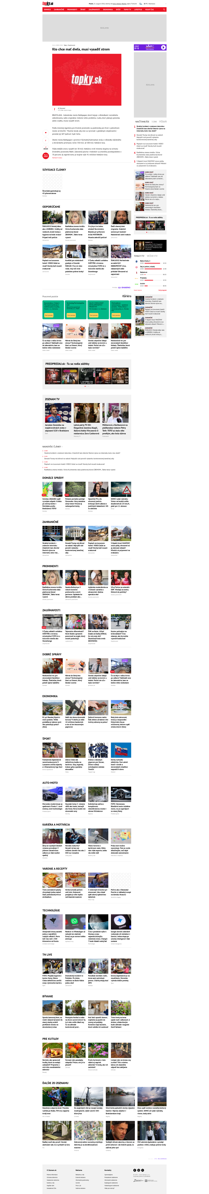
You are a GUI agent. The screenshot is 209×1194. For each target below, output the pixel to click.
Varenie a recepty (54, 868)
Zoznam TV (52, 399)
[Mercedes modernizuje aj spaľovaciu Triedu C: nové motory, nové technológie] (52, 794)
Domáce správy (53, 478)
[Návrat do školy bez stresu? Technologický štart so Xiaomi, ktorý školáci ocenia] (75, 665)
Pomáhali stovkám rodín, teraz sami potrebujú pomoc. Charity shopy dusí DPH (98, 979)
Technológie (51, 910)
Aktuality (44, 858)
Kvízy (118, 9)
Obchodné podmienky (82, 1180)
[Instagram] (138, 1170)
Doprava (90, 814)
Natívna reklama (80, 1188)
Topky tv (127, 9)
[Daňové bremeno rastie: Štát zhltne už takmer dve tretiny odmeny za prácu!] (98, 707)
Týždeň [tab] (163, 121)
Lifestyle (138, 9)
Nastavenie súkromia (53, 1180)
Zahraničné (59, 9)
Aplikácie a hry (69, 941)
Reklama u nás (80, 1175)
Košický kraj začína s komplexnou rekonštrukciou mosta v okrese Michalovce (97, 807)
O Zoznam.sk (51, 1170)
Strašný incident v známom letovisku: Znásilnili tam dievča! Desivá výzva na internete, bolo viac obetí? (82, 453)
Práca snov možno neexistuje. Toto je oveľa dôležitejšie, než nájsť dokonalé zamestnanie (120, 849)
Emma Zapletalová (47, 769)
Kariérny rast (91, 855)
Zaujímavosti (94, 9)
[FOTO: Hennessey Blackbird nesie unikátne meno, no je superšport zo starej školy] (121, 794)
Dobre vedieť (45, 350)
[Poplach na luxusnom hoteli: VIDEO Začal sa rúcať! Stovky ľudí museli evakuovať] (98, 533)
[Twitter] (142, 1170)
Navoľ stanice (138, 290)
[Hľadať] (164, 9)
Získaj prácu (68, 855)
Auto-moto (50, 782)
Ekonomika (108, 9)
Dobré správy (51, 654)
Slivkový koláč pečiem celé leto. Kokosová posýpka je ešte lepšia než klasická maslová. (74, 893)
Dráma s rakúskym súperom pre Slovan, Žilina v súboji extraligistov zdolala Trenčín (96, 765)
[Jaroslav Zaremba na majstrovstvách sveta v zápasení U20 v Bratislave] (58, 413)
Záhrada (67, 1067)
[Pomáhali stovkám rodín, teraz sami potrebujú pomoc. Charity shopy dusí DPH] (98, 966)
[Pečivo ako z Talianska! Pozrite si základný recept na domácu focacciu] (121, 880)
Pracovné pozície (50, 296)
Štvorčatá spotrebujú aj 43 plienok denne (51, 192)
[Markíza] (136, 261)
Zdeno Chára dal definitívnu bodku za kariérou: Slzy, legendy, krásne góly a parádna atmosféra (74, 765)
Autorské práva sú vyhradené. (142, 1176)
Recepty (44, 1072)
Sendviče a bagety (116, 897)
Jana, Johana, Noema (119, 4)
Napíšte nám (50, 1185)
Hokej (66, 772)
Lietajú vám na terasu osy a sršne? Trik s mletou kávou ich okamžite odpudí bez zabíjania (121, 1063)
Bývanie (47, 996)
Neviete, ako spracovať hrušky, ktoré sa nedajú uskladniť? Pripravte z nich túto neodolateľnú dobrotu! (51, 1065)
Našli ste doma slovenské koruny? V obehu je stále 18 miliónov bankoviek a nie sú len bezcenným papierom (75, 722)
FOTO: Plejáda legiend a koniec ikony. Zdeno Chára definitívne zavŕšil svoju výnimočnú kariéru (52, 979)
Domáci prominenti (47, 599)
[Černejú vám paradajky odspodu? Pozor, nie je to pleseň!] (75, 1050)
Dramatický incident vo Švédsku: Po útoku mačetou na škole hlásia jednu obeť (74, 979)
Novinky (67, 814)
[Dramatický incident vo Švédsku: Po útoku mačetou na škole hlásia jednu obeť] (75, 966)
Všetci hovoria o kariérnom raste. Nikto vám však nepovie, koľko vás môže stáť (97, 849)
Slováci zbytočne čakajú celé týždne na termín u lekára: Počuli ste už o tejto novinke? (97, 344)
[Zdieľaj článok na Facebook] (46, 140)
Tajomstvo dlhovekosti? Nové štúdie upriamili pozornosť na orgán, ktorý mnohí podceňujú (75, 635)
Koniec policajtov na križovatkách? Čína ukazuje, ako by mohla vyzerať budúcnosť (119, 635)
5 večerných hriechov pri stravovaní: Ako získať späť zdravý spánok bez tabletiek (97, 893)
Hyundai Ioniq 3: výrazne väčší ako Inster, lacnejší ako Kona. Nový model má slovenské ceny (75, 807)
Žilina (112, 508)
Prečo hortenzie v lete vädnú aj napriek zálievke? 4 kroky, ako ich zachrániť (98, 1063)
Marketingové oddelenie (111, 1185)
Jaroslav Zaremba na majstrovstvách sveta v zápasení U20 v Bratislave (57, 428)
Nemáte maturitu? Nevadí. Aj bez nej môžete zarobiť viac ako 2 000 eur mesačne (75, 849)
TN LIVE (47, 954)
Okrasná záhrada (92, 1070)
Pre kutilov (50, 1039)
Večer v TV (152, 256)
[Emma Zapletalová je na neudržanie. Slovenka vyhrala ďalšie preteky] (121, 966)
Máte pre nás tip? (109, 1188)
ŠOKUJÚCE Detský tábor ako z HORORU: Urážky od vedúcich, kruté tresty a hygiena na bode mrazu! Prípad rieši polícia (154, 332)
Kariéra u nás (50, 1183)
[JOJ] (136, 267)
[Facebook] (134, 1170)
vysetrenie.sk (69, 641)
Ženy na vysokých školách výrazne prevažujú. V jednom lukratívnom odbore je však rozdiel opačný (52, 850)
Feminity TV (77, 436)
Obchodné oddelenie (110, 1180)
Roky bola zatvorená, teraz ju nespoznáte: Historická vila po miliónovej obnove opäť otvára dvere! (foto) (120, 722)
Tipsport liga (91, 772)
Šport (82, 9)
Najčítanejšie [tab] (142, 121)
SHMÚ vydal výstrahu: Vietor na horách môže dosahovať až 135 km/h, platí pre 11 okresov (120, 502)
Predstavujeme (46, 811)
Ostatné (113, 772)
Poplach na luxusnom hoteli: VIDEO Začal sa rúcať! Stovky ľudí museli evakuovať (74, 464)
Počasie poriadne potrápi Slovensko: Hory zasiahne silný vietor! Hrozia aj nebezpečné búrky (75, 502)
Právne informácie (52, 1175)
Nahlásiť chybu (57, 158)
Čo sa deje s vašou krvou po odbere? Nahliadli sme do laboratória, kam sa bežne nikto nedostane (52, 344)
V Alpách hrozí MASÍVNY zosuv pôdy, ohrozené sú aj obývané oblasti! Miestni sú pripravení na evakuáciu (120, 548)
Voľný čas (149, 9)
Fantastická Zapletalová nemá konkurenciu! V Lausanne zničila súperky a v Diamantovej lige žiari (52, 763)
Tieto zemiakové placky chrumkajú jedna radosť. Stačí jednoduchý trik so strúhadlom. (51, 893)
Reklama (79, 1170)
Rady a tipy (91, 899)
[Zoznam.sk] (139, 1181)
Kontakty (107, 1170)
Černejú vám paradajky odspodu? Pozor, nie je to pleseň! (75, 1062)
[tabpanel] (150, 146)
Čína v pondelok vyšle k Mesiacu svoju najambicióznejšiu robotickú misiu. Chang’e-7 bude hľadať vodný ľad (98, 936)
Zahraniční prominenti (71, 599)
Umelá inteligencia (116, 944)
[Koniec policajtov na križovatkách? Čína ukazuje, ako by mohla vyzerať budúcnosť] (121, 621)
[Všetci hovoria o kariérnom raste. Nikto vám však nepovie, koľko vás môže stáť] (98, 836)
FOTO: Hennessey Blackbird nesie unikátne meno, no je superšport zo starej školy (120, 807)
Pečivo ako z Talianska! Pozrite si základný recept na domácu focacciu (121, 892)
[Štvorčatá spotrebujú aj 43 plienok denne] (52, 181)
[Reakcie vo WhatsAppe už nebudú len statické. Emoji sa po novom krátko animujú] (75, 921)
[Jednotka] (136, 273)
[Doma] (136, 278)
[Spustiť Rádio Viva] (150, 46)
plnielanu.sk (91, 685)
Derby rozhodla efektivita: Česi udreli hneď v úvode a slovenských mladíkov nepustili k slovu (119, 765)
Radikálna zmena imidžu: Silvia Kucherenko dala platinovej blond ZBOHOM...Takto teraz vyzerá (79, 470)
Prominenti (72, 9)
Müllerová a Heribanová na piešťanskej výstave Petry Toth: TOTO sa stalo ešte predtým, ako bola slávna (115, 429)
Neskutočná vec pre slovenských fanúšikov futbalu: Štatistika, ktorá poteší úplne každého (120, 344)
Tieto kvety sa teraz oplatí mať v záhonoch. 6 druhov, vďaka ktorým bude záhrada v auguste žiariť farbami (120, 1022)
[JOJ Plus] (136, 284)
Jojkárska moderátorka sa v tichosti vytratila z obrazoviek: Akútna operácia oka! (98, 591)
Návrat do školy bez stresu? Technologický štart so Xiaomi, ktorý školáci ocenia (73, 344)
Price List (78, 1185)
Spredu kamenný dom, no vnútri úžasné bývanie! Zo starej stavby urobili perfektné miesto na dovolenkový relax (52, 1022)
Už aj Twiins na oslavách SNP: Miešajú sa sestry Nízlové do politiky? (120, 589)
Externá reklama (80, 1177)
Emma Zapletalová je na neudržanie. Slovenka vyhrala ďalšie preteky (120, 978)
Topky (65, 45)
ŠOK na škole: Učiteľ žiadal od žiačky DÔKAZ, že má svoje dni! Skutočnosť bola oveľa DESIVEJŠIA (97, 636)
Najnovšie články (51, 446)
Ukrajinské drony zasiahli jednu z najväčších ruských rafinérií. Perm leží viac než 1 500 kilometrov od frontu (52, 936)
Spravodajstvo (108, 1175)
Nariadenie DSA (51, 1188)
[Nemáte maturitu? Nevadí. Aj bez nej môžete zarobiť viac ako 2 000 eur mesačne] (75, 836)
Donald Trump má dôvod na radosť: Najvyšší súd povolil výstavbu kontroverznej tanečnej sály (79, 458)
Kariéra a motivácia (56, 824)
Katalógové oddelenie (111, 1183)
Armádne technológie (48, 944)
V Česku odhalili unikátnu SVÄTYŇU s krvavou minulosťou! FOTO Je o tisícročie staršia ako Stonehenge (52, 636)
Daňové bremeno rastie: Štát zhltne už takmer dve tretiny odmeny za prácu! (98, 719)
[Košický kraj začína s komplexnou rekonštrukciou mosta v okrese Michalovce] (98, 794)
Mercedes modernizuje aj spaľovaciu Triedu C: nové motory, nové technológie (52, 806)
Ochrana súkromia (52, 1177)
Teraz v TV (139, 256)
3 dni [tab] (154, 121)
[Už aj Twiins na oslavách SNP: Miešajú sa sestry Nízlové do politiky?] (121, 577)
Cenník (78, 1183)
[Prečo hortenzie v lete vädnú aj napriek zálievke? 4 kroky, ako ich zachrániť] (98, 1050)
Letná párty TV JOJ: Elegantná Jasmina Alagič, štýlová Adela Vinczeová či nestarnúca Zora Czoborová (86, 429)
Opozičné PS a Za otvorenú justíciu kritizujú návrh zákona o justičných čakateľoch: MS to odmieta (98, 504)
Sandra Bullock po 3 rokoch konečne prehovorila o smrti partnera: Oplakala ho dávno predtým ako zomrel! (73, 592)
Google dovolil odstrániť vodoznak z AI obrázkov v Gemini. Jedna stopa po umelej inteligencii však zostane (120, 936)
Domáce (47, 9)
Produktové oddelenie (111, 1177)
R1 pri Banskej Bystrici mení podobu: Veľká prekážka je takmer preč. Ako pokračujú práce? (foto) (52, 722)
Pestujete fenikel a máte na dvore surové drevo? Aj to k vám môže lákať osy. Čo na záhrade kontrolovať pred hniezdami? (75, 1022)
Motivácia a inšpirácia (117, 855)
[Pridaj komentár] (46, 133)
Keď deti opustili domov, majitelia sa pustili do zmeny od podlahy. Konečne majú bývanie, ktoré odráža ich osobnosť (98, 1022)
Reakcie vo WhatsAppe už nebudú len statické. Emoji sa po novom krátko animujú (75, 935)
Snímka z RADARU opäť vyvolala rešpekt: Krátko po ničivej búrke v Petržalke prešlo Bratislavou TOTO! (52, 504)
